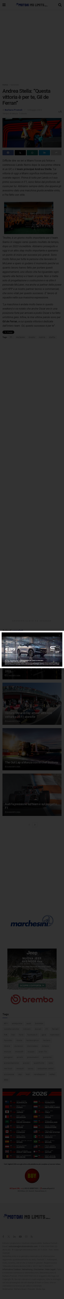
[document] (32, 649)
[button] (59, 635)
